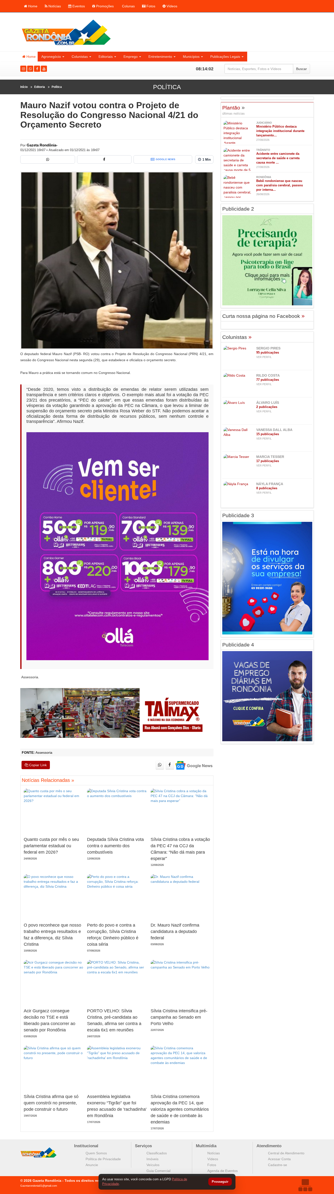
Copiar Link (37, 765)
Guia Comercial (158, 1171)
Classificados (156, 1153)
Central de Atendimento (286, 1153)
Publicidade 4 (238, 644)
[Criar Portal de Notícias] (305, 1185)
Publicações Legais (225, 57)
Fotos (150, 6)
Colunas (128, 6)
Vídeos (171, 6)
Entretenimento (160, 57)
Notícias (54, 6)
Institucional (86, 1146)
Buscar (301, 69)
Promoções (104, 6)
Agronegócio (51, 57)
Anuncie (92, 1165)
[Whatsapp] (30, 69)
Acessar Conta (279, 1159)
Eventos (78, 6)
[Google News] (193, 765)
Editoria (39, 87)
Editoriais (106, 57)
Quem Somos (96, 1153)
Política (57, 87)
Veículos (152, 1165)
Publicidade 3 (238, 515)
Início (24, 87)
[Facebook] (37, 69)
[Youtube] (44, 69)
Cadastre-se (277, 1165)
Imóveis (152, 1159)
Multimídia (206, 1146)
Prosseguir (220, 1182)
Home (32, 6)
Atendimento (268, 1146)
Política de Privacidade (103, 1159)
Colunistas (80, 57)
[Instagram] (23, 69)
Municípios (191, 57)
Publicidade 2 (238, 209)
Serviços (143, 1146)
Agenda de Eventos (222, 1171)
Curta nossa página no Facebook (263, 316)
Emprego (130, 57)
